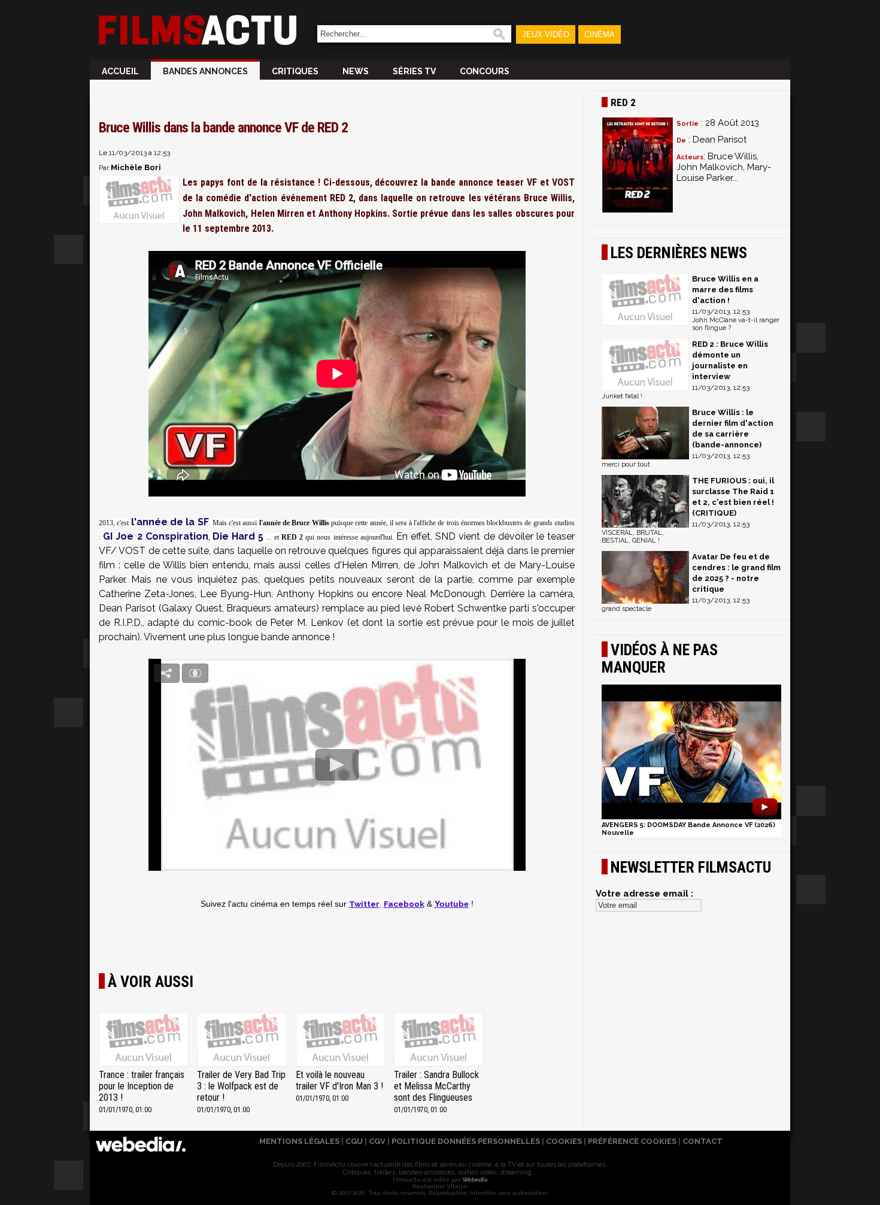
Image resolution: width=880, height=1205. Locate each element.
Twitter (364, 904)
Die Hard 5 (238, 536)
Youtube (452, 904)
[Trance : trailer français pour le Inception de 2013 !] (144, 1041)
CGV (377, 1141)
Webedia (474, 1179)
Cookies (564, 1141)
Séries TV (414, 71)
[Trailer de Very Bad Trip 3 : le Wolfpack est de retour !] (242, 1041)
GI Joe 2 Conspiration (155, 536)
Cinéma (599, 34)
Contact (702, 1141)
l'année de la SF (170, 522)
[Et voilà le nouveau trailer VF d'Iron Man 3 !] (341, 1041)
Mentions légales (299, 1141)
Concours (484, 71)
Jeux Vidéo (545, 34)
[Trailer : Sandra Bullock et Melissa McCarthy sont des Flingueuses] (439, 1041)
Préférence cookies (632, 1141)
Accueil (120, 71)
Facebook (404, 904)
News (355, 71)
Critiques (295, 71)
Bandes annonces (205, 71)
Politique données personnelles (466, 1141)
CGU (354, 1141)
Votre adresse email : (644, 893)
